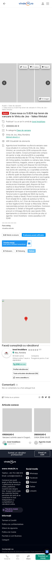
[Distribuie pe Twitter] (46, 397)
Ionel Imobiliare (38, 121)
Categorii (5, 540)
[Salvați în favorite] (30, 443)
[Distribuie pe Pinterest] (49, 397)
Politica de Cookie (9, 532)
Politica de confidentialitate (12, 524)
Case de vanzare (24, 130)
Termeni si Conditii (9, 520)
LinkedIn (33, 491)
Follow (31, 251)
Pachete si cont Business (12, 536)
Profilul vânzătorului (20, 369)
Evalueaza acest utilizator (33, 235)
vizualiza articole (8, 228)
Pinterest (33, 482)
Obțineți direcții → (13, 137)
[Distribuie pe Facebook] (43, 397)
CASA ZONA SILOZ (42, 437)
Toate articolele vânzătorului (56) (25, 373)
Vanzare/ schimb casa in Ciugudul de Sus (17, 437)
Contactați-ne (7, 549)
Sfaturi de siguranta (10, 528)
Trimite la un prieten (11, 397)
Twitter (32, 486)
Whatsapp (34, 473)
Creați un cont (42, 453)
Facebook (34, 478)
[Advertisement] (26, 34)
